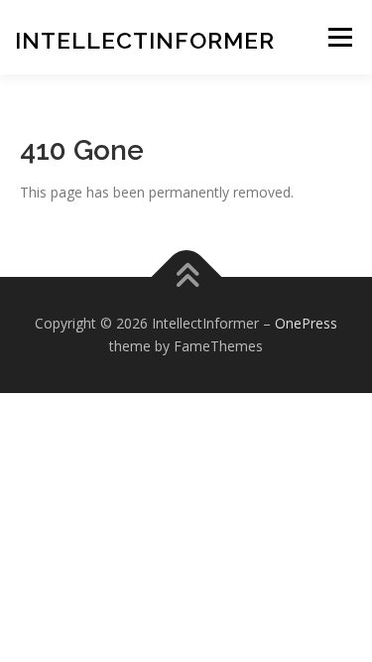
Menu (339, 37)
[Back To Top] (186, 276)
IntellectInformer (145, 40)
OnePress (306, 323)
